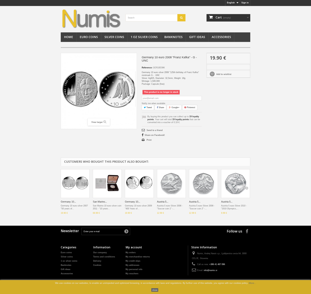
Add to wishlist (223, 74)
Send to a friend (155, 130)
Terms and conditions (104, 256)
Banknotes (173, 37)
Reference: (147, 67)
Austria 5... (162, 201)
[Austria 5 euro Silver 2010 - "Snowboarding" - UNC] (235, 183)
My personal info (134, 269)
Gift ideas (197, 37)
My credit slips (133, 261)
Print (149, 140)
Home (68, 37)
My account (134, 247)
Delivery (97, 261)
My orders (131, 252)
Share (161, 107)
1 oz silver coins (144, 37)
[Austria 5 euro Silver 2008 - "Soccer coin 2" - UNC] (203, 183)
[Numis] (91, 18)
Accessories (221, 37)
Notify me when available (153, 103)
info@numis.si (210, 270)
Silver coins (114, 37)
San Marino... (100, 201)
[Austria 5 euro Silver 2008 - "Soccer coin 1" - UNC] (171, 183)
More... (252, 283)
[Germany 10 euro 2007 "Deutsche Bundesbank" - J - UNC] (75, 183)
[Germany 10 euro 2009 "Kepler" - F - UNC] (139, 183)
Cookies (97, 265)
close (154, 290)
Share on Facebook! (155, 135)
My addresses (132, 265)
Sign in (245, 2)
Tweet (149, 107)
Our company (100, 252)
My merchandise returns (138, 256)
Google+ (175, 107)
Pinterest (190, 107)
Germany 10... (68, 201)
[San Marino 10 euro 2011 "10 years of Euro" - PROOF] (107, 183)
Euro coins (89, 37)
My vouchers (132, 273)
